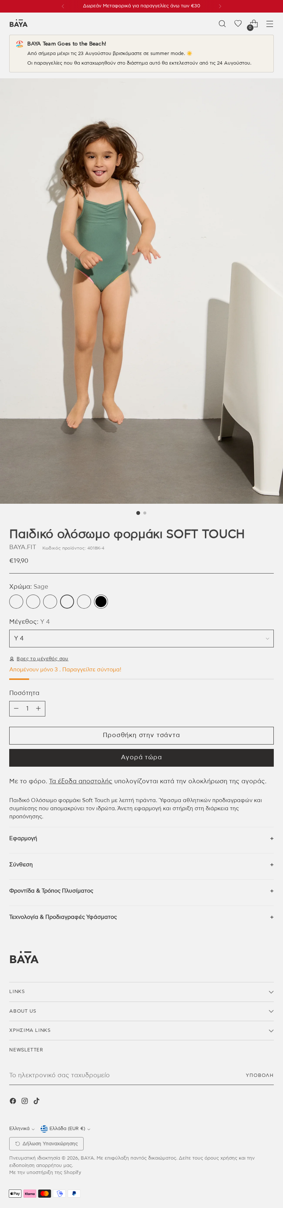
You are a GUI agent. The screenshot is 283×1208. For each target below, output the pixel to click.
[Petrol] (50, 602)
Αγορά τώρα (141, 757)
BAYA (87, 1158)
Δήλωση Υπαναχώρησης (50, 1144)
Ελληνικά (19, 1128)
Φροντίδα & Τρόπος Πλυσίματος (51, 891)
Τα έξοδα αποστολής (80, 781)
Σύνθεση (21, 864)
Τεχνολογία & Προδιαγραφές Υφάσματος (63, 917)
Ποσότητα (24, 693)
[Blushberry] (16, 602)
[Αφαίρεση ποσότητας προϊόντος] (16, 708)
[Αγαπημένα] (238, 23)
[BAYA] (18, 23)
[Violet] (84, 602)
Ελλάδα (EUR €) (67, 1128)
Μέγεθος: (29, 622)
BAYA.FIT (22, 547)
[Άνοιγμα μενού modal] (269, 23)
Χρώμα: (28, 587)
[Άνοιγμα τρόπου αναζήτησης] (222, 23)
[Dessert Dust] (33, 602)
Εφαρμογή (23, 838)
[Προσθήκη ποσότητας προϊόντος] (38, 708)
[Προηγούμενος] (63, 6)
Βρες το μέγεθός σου (42, 659)
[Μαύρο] (101, 602)
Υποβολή (260, 1075)
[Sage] (67, 602)
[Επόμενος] (220, 6)
